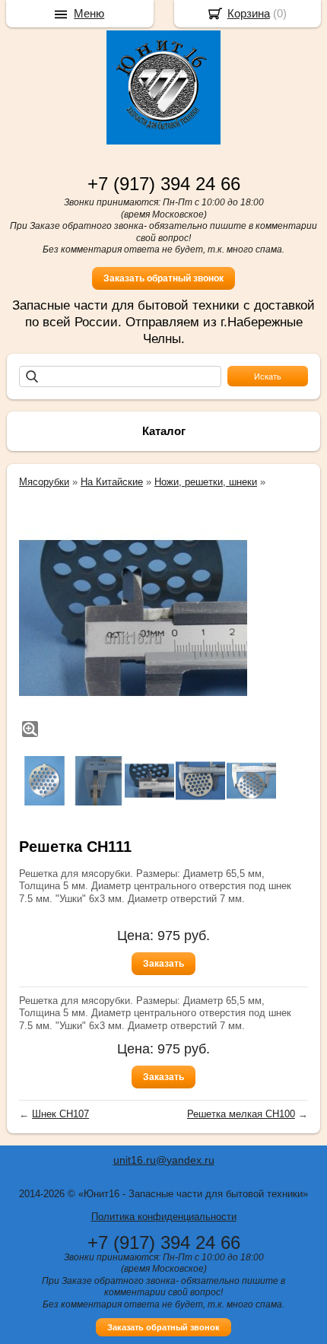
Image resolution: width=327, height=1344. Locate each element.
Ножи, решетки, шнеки (205, 482)
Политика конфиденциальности (164, 1216)
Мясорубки (44, 482)
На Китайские (112, 482)
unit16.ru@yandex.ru (163, 1160)
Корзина (248, 13)
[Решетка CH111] (133, 618)
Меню (89, 13)
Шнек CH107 (60, 1114)
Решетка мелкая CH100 (241, 1114)
